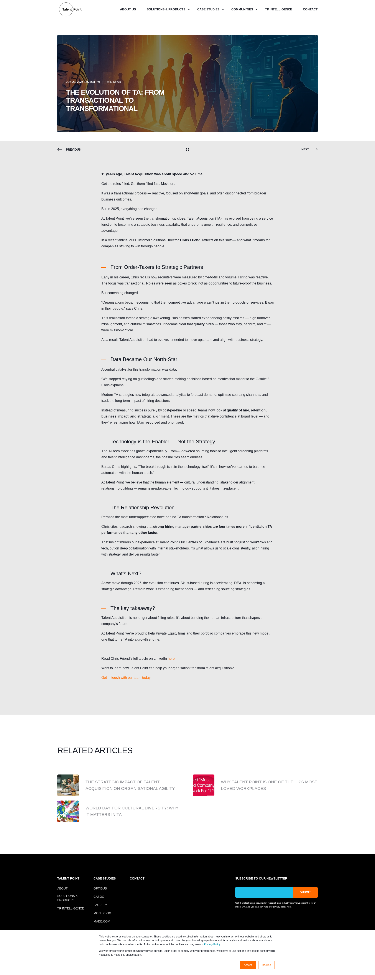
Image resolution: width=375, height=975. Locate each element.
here (171, 658)
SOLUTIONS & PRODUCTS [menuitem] (67, 898)
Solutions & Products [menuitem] (166, 9)
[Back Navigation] (187, 150)
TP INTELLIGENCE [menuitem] (70, 908)
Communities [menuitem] (242, 9)
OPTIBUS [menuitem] (100, 888)
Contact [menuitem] (310, 9)
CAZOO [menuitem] (99, 896)
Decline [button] (266, 965)
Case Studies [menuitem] (208, 9)
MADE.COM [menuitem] (102, 921)
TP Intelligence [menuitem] (278, 9)
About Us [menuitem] (128, 9)
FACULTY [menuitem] (100, 905)
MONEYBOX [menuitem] (102, 913)
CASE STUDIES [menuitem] (105, 878)
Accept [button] (248, 965)
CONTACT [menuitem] (137, 878)
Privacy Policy (212, 944)
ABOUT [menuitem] (62, 888)
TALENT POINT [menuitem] (68, 878)
